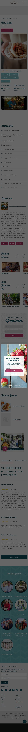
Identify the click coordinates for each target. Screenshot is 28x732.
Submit (14, 370)
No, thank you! (14, 374)
